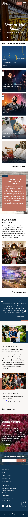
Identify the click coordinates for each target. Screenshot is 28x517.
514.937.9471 (5, 496)
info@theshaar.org (7, 498)
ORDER (5, 136)
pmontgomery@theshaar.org (10, 400)
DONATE (6, 65)
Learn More (6, 444)
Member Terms (18, 513)
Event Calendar (6, 475)
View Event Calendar (18, 167)
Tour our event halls (19, 292)
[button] (3, 37)
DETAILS (5, 89)
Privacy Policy (9, 513)
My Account (5, 481)
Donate (19, 3)
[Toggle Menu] (24, 3)
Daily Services (6, 478)
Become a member (8, 409)
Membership (5, 469)
